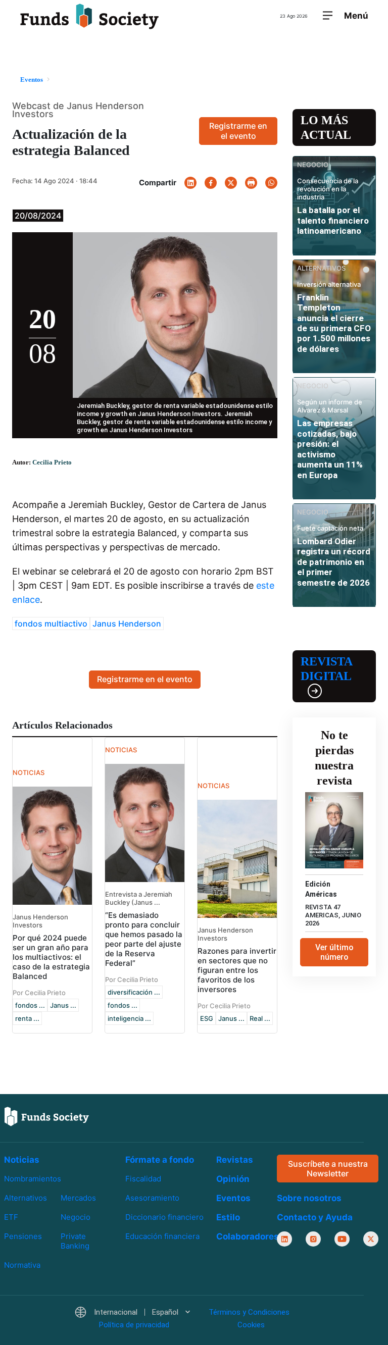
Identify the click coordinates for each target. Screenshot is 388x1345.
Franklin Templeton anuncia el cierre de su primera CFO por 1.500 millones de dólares (334, 323)
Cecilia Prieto (52, 462)
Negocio (75, 1217)
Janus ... (63, 1005)
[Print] (251, 183)
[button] (132, 1313)
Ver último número (334, 952)
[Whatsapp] (271, 183)
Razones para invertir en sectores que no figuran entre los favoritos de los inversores (237, 970)
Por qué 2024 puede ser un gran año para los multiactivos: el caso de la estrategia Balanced (51, 957)
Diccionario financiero (164, 1217)
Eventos (233, 1198)
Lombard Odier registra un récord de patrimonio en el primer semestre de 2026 (333, 562)
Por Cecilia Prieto (39, 993)
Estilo (228, 1217)
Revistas (234, 1160)
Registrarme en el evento (238, 130)
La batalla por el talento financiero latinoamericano (333, 220)
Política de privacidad (134, 1324)
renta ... (27, 1018)
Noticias (21, 1160)
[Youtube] (342, 1239)
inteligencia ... (129, 1018)
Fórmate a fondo (159, 1160)
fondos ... (30, 1005)
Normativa (22, 1265)
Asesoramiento (152, 1198)
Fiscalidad (143, 1178)
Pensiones (23, 1236)
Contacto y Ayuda (315, 1218)
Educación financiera (162, 1236)
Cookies (251, 1324)
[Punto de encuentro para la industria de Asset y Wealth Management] (89, 16)
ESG (206, 1018)
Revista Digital (326, 669)
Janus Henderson (126, 623)
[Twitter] (231, 183)
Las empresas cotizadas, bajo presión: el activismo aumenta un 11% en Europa (330, 449)
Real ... (260, 1018)
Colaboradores (247, 1236)
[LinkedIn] (190, 183)
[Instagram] (313, 1239)
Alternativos (25, 1198)
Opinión (233, 1179)
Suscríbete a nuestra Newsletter (328, 1168)
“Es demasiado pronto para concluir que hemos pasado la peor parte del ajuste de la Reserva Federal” (143, 939)
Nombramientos (32, 1178)
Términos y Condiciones (249, 1312)
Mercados (78, 1198)
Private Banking (75, 1241)
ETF (11, 1217)
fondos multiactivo (51, 623)
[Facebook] (211, 183)
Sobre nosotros (309, 1199)
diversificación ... (134, 992)
